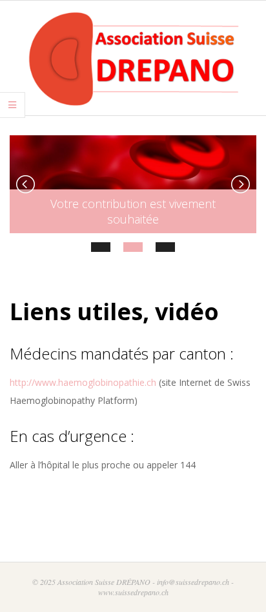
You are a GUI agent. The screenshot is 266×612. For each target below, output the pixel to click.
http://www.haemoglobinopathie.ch (83, 382)
